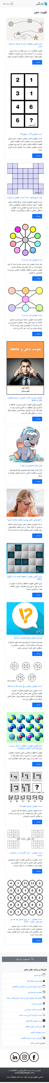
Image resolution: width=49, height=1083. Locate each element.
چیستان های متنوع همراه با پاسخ (28, 637)
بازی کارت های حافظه (34, 1026)
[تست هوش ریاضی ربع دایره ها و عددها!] (24, 672)
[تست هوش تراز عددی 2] (24, 240)
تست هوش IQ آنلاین (34, 1021)
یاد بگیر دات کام (23, 1077)
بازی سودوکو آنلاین (38, 1032)
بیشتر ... (37, 62)
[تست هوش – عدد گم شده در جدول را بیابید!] (24, 839)
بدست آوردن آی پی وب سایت (30, 1015)
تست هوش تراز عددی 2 (32, 259)
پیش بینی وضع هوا (34, 981)
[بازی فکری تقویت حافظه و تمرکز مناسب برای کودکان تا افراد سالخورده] (24, 727)
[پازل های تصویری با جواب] (24, 444)
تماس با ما (36, 1070)
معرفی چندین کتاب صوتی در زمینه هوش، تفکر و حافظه (24, 399)
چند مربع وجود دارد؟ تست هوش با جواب (24, 197)
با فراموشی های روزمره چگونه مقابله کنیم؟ (24, 520)
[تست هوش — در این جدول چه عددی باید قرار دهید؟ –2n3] (24, 897)
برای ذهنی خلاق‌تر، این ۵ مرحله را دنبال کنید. (25, 45)
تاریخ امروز (38, 975)
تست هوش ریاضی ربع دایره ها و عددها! (25, 686)
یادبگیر (40, 4)
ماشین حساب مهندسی (33, 1009)
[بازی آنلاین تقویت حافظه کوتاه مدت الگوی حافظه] (24, 558)
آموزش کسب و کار (38, 1043)
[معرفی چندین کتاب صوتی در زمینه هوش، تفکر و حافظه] (24, 368)
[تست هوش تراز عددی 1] (24, 299)
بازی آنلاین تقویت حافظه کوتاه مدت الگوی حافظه (24, 578)
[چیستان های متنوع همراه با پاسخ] (24, 618)
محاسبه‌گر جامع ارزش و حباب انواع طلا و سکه (24, 998)
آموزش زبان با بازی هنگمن (31, 1038)
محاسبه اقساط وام (35, 992)
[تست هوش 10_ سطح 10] (24, 100)
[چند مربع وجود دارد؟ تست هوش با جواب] (24, 178)
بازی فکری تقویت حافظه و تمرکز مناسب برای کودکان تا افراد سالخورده (25, 747)
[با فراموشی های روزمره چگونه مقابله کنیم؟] (24, 503)
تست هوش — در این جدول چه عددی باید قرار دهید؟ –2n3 (26, 920)
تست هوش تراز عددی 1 (32, 315)
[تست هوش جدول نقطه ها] (24, 787)
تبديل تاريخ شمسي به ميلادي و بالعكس (27, 986)
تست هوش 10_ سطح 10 (31, 134)
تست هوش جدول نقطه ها (31, 806)
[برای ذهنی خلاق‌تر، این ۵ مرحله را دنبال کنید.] (24, 29)
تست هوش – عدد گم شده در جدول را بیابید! (26, 854)
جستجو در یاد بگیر (23, 959)
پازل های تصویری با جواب (31, 465)
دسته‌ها (6, 4)
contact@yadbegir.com (24, 1072)
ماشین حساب (37, 1003)
